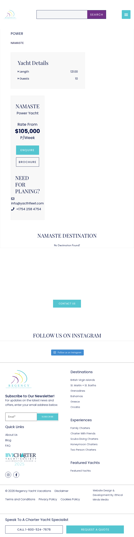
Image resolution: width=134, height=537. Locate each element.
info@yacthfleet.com (27, 203)
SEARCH (96, 15)
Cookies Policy (70, 499)
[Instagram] (8, 475)
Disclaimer (61, 491)
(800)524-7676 (72, 314)
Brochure (27, 162)
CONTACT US (67, 303)
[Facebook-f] (16, 475)
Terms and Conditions (20, 499)
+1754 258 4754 (28, 209)
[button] (126, 14)
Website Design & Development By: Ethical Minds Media (108, 495)
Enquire (27, 150)
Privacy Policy (48, 499)
